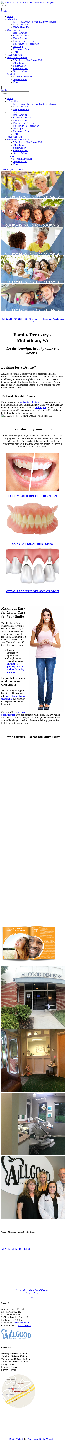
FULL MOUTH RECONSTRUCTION (32, 496)
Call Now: (11, 319)
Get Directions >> (32, 319)
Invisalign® (40, 407)
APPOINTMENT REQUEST (15, 1249)
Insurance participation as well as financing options (15, 668)
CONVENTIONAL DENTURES (32, 543)
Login (4, 11)
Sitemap (32, 1297)
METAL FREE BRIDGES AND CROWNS (32, 591)
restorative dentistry (30, 402)
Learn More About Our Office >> (32, 1290)
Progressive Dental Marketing (41, 1439)
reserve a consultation (13, 713)
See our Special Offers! (12, 169)
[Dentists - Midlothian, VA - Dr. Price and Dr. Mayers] (27, 2)
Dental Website (16, 1439)
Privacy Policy (32, 1293)
